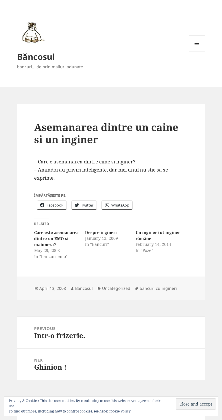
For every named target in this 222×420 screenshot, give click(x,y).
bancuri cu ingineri (158, 288)
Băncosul (36, 56)
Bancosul (84, 288)
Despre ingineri (101, 232)
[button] (32, 32)
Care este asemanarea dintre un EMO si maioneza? (56, 238)
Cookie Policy (120, 411)
